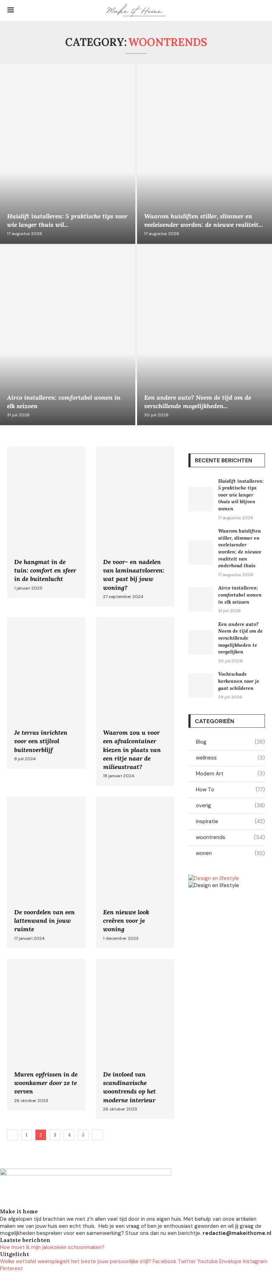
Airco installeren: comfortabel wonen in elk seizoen (240, 595)
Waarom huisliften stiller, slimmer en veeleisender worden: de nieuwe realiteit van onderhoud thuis (239, 548)
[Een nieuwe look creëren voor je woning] (135, 872)
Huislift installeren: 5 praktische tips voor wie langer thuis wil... (67, 220)
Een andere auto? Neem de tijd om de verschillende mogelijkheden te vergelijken (240, 638)
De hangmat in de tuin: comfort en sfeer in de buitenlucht (45, 570)
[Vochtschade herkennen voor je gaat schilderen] (200, 685)
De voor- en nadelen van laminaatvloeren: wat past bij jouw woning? (133, 575)
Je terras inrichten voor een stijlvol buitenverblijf (40, 741)
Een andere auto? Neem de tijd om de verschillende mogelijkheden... (197, 401)
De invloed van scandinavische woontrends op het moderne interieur (129, 1087)
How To (230, 789)
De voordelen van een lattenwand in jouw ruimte (44, 920)
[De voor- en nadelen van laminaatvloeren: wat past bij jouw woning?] (135, 526)
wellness (230, 757)
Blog (230, 741)
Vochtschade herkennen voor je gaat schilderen (238, 681)
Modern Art (230, 773)
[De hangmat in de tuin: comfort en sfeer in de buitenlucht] (46, 522)
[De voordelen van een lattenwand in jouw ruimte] (46, 872)
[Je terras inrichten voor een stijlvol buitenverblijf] (46, 693)
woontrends (230, 837)
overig (230, 805)
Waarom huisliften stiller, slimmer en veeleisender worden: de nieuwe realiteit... (203, 220)
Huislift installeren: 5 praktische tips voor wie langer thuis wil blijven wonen (241, 495)
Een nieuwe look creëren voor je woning (126, 920)
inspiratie (230, 821)
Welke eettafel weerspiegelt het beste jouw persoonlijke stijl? (75, 1261)
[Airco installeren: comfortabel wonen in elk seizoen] (67, 335)
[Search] (261, 10)
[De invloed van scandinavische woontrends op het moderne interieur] (135, 1039)
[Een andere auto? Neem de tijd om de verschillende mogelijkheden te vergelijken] (200, 642)
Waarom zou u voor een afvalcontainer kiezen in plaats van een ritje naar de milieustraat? (132, 749)
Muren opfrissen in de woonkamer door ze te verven (46, 1083)
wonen (230, 853)
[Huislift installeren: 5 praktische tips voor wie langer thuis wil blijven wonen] (67, 154)
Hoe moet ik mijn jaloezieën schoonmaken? (52, 1247)
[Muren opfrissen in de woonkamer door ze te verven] (46, 1034)
